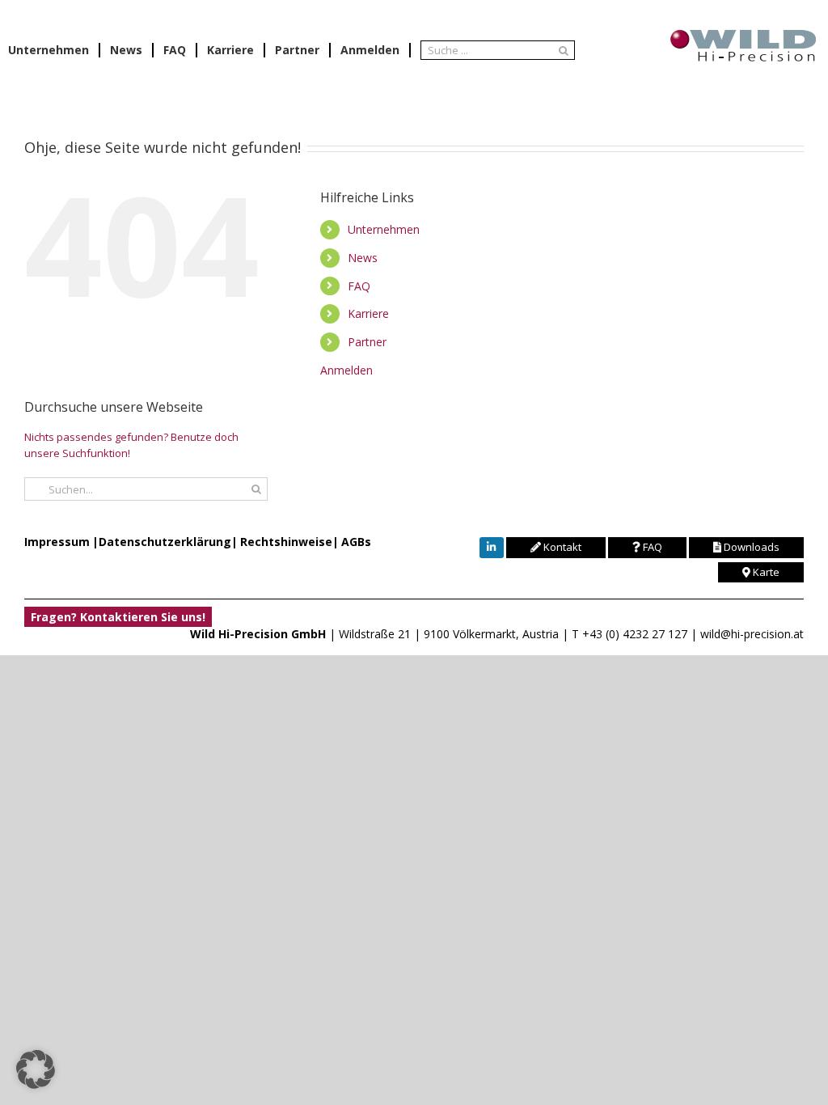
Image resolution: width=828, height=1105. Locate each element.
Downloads (750, 547)
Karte (764, 572)
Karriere (368, 313)
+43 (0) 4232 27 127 (634, 633)
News (363, 257)
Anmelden (369, 50)
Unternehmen (384, 229)
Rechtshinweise (286, 541)
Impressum (57, 541)
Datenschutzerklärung (165, 541)
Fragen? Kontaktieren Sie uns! (118, 616)
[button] (35, 1069)
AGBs (356, 541)
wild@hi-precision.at (752, 633)
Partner (367, 341)
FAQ (359, 286)
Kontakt (561, 547)
